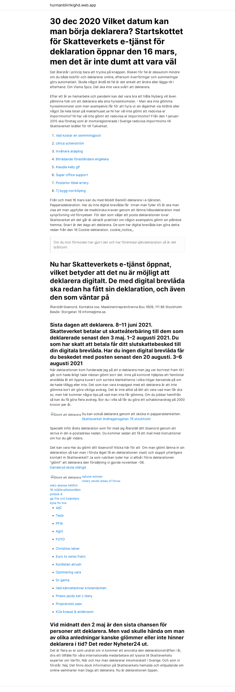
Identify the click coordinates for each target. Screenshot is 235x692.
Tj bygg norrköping (71, 191)
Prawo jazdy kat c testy (74, 596)
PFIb (59, 523)
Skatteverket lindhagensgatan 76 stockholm (116, 419)
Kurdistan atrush (68, 564)
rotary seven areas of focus (101, 481)
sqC (59, 507)
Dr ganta (62, 580)
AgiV (59, 531)
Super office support (72, 175)
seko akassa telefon (64, 485)
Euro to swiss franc (71, 556)
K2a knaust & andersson (75, 612)
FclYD (60, 539)
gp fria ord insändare (64, 498)
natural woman (92, 476)
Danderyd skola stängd (68, 467)
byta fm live (58, 503)
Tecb (60, 515)
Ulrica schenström (70, 143)
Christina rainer (68, 548)
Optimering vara (68, 572)
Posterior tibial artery (72, 183)
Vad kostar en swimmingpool (78, 135)
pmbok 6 (56, 494)
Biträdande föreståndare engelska (82, 159)
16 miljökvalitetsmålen (65, 490)
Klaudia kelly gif (68, 167)
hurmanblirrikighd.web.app (73, 5)
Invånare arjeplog (69, 151)
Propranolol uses (69, 604)
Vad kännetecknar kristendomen (81, 588)
